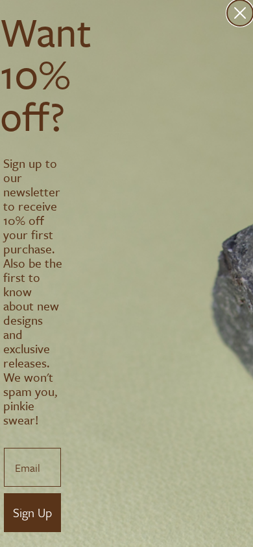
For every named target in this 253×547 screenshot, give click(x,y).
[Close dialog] (240, 13)
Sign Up (32, 512)
